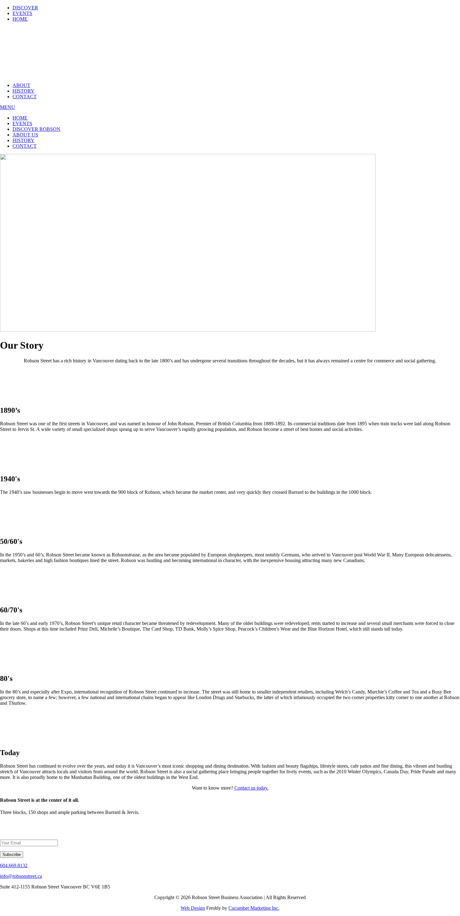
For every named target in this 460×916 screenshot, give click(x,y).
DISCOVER (25, 7)
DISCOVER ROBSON (36, 129)
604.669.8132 (14, 865)
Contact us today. (251, 788)
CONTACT (25, 96)
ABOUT (21, 85)
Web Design (193, 908)
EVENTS (22, 13)
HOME (20, 19)
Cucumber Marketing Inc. (253, 908)
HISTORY (23, 91)
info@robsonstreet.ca (21, 876)
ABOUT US (25, 134)
